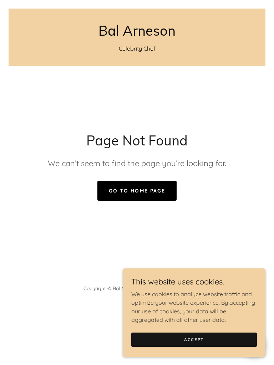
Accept (194, 339)
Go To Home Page (137, 190)
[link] (137, 33)
